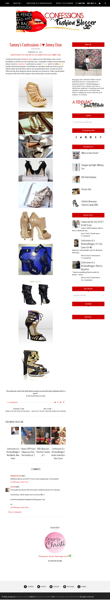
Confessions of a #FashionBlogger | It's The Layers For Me (91, 244)
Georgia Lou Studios (43, 597)
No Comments (86, 280)
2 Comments (86, 258)
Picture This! (86, 189)
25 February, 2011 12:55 (19, 482)
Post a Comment (14, 512)
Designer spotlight (43, 55)
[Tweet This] (55, 402)
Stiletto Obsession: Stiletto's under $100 (90, 203)
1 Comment (85, 236)
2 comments (12, 402)
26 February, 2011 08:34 (19, 507)
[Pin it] (63, 402)
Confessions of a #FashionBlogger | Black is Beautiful (92, 266)
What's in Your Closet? (90, 153)
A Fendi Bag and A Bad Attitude (67, 597)
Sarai (12, 487)
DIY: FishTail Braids (89, 177)
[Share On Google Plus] (61, 402)
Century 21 (22, 64)
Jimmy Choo (56, 55)
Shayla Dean (15, 476)
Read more (95, 233)
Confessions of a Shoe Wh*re (22, 55)
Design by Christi (47, 556)
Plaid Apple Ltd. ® (61, 556)
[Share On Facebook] (57, 402)
